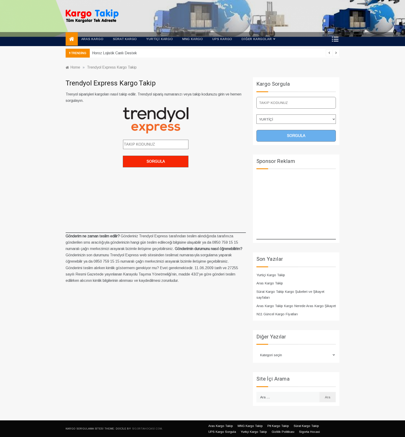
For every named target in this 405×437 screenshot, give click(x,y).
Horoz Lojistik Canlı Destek (114, 53)
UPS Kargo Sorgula (222, 431)
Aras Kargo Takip (269, 283)
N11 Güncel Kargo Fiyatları (277, 314)
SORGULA (155, 161)
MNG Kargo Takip (250, 426)
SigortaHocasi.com (147, 428)
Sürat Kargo (125, 39)
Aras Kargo (92, 39)
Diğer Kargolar (257, 39)
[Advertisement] (156, 200)
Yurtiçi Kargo (159, 39)
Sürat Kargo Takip (306, 426)
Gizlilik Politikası (283, 431)
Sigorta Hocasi (309, 431)
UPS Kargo (222, 39)
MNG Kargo (192, 39)
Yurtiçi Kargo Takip (270, 275)
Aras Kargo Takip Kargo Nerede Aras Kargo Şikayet (296, 306)
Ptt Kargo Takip (278, 426)
